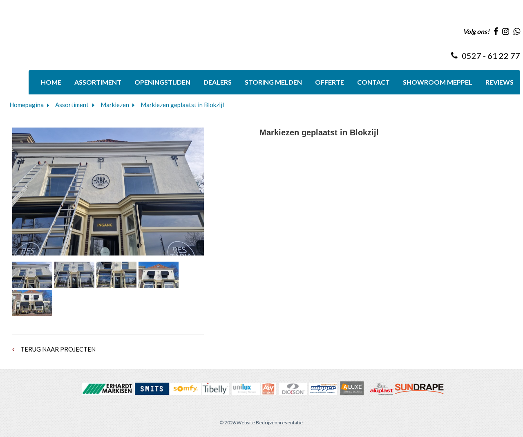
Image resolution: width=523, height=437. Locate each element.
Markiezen (115, 104)
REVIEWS (499, 82)
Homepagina (26, 104)
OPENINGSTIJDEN (162, 82)
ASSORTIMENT (97, 82)
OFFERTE (329, 82)
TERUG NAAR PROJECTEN (57, 349)
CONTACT (373, 82)
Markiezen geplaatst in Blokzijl (182, 104)
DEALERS (217, 82)
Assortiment (72, 104)
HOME (51, 82)
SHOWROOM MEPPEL (437, 82)
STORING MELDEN (273, 82)
